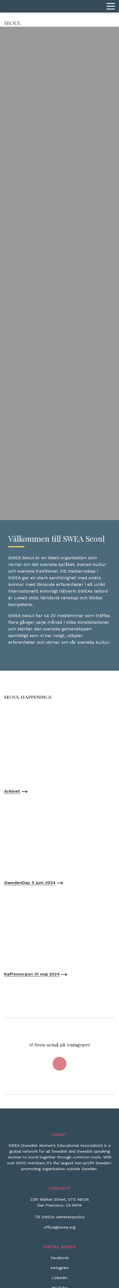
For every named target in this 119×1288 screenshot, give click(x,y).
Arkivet (12, 791)
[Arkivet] (59, 745)
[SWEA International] (59, 6)
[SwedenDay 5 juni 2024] (59, 837)
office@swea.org (59, 1227)
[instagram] (59, 1064)
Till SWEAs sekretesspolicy (60, 1217)
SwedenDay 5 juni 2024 (30, 882)
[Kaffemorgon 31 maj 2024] (59, 928)
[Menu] (111, 6)
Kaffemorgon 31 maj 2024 (32, 974)
